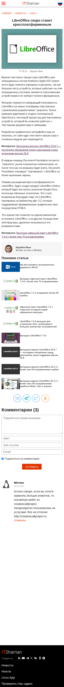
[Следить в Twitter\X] (31, 658)
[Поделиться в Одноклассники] (45, 398)
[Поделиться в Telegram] (26, 398)
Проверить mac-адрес (17, 683)
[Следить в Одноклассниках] (40, 658)
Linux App (8, 677)
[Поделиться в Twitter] (36, 398)
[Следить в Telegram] (27, 658)
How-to (6, 671)
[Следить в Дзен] (43, 658)
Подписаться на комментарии (22, 459)
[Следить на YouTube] (23, 658)
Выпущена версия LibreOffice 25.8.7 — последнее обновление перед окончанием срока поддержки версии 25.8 (31, 150)
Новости (7, 665)
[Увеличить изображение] (32, 49)
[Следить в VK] (35, 658)
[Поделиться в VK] (17, 398)
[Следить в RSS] (19, 658)
